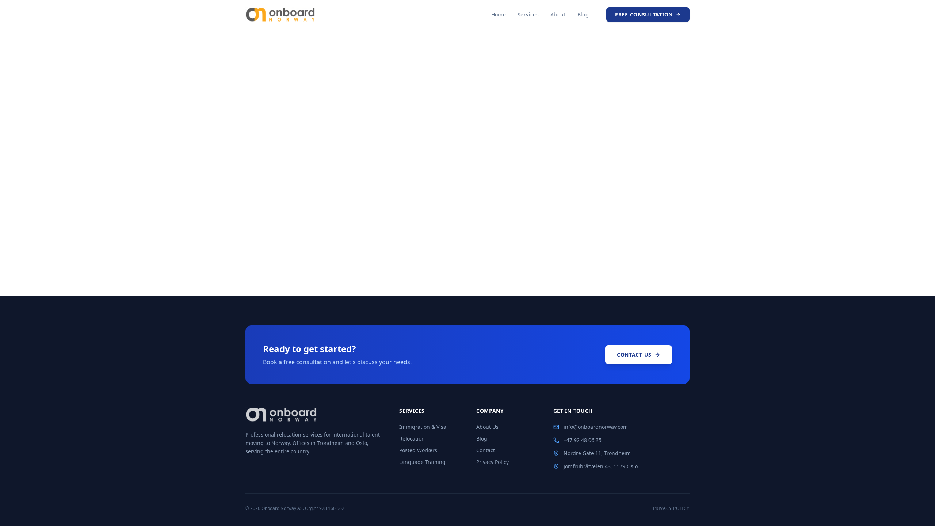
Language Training (422, 461)
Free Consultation (644, 14)
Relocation (412, 438)
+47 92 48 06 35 (583, 440)
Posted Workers (418, 450)
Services (528, 14)
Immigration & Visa (422, 426)
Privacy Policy (492, 461)
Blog (583, 14)
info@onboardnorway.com (596, 426)
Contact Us (634, 354)
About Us (487, 426)
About (558, 14)
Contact (485, 450)
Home (498, 14)
